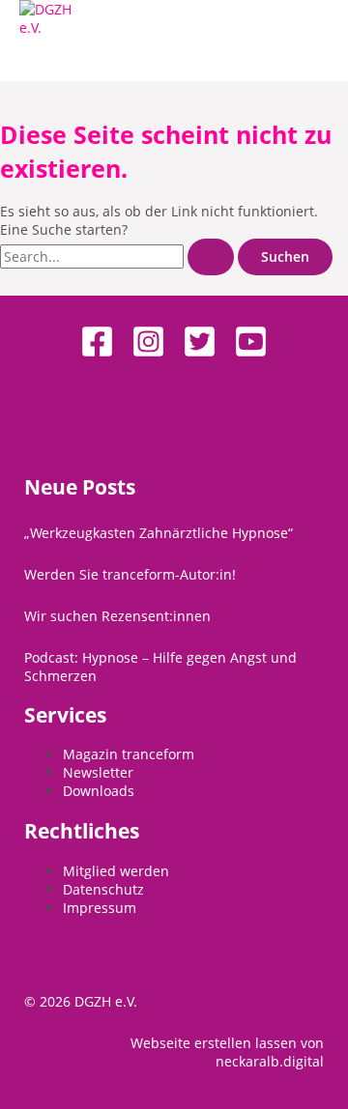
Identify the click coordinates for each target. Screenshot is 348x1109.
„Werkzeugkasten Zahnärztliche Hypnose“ (158, 533)
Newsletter (98, 772)
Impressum (99, 907)
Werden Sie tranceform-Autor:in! (130, 574)
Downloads (98, 791)
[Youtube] (251, 353)
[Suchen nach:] (119, 256)
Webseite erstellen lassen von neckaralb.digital (227, 1052)
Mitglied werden (116, 871)
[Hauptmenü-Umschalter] (61, 59)
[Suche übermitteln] (211, 257)
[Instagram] (148, 353)
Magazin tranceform (128, 754)
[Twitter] (200, 353)
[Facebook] (97, 353)
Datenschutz (103, 889)
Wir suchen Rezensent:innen (117, 616)
